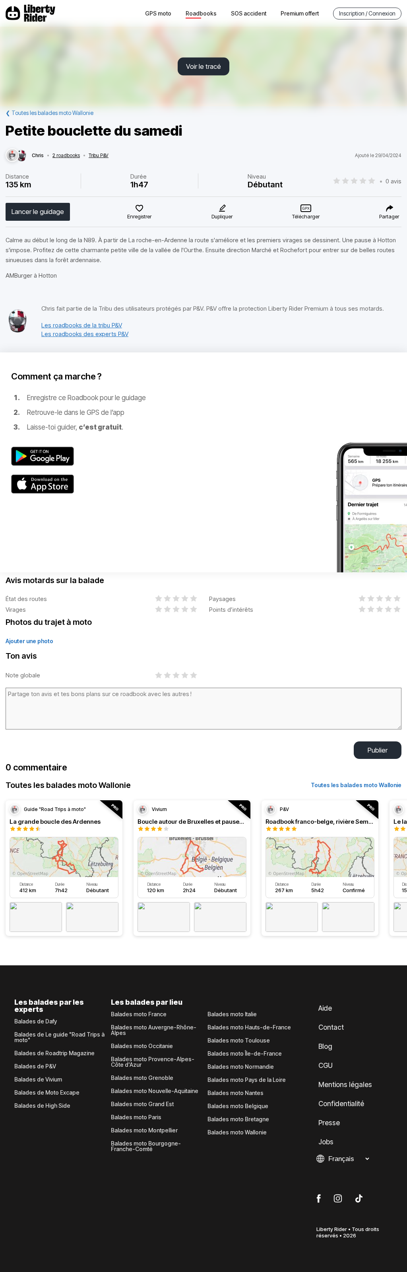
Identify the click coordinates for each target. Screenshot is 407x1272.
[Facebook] (318, 1199)
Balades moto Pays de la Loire (246, 1080)
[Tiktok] (359, 1199)
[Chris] (12, 155)
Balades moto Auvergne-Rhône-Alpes (153, 1030)
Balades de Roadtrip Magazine (54, 1053)
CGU (325, 1066)
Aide (325, 1008)
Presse (329, 1123)
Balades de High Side (42, 1106)
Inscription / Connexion (367, 13)
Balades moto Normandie (240, 1067)
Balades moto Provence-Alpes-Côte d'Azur (152, 1062)
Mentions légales (345, 1085)
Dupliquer (222, 216)
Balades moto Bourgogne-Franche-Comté (146, 1146)
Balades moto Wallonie (237, 1132)
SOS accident (248, 13)
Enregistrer (139, 216)
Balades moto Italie (232, 1014)
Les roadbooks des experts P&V (84, 334)
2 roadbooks (66, 155)
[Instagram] (337, 1199)
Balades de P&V (35, 1066)
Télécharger (306, 216)
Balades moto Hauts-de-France (249, 1027)
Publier (378, 750)
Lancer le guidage (38, 212)
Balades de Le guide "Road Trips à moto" (59, 1037)
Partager (389, 216)
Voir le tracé (203, 66)
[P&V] (17, 330)
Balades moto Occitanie (142, 1046)
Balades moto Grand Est (142, 1104)
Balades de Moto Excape (46, 1092)
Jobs (325, 1142)
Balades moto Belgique (237, 1106)
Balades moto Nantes (235, 1093)
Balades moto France (139, 1014)
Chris (38, 155)
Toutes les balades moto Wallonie (356, 785)
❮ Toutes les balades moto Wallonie (49, 112)
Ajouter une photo (29, 641)
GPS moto (158, 13)
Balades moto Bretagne (238, 1119)
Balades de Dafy (35, 1021)
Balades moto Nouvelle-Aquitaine (154, 1091)
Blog (325, 1046)
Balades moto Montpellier (144, 1130)
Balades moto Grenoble (142, 1078)
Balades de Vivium (38, 1079)
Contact (331, 1027)
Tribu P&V (99, 155)
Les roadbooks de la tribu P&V (81, 325)
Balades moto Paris (136, 1117)
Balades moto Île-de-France (244, 1053)
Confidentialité (341, 1104)
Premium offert (300, 13)
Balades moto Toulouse (238, 1040)
